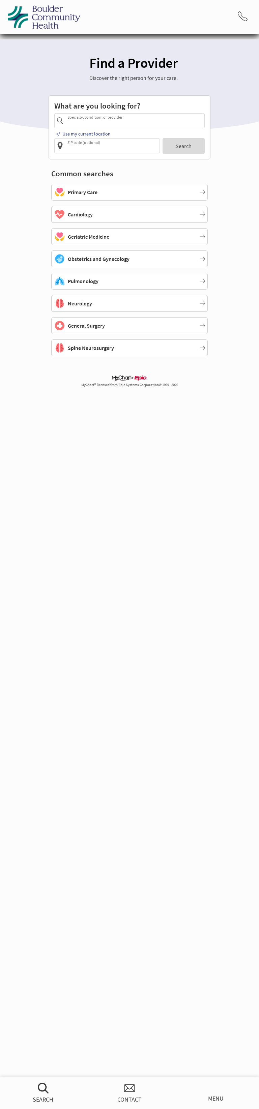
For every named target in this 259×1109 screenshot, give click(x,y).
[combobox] (134, 120)
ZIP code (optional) (83, 142)
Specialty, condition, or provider (94, 117)
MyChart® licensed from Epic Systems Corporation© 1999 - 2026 (129, 385)
